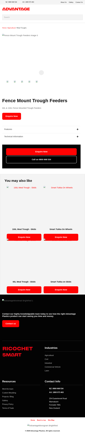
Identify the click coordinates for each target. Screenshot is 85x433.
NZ (11, 2)
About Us (64, 2)
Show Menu (81, 9)
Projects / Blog (8, 397)
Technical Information (13, 136)
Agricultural (11, 28)
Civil (46, 359)
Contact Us (79, 2)
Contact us (11, 324)
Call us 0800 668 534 (41, 159)
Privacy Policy (7, 404)
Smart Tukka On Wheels (61, 229)
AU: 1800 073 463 (56, 392)
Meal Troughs (21, 28)
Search (80, 17)
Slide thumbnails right (44, 85)
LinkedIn (45, 2)
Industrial (48, 363)
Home (4, 28)
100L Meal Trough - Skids (24, 229)
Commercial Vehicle (53, 367)
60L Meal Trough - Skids (24, 282)
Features (8, 129)
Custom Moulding (9, 393)
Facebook (37, 2)
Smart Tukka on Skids (61, 282)
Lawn (47, 371)
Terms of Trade (8, 408)
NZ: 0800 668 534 (56, 389)
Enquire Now (12, 116)
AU (28, 2)
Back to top (41, 420)
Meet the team (7, 389)
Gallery (71, 2)
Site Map (51, 420)
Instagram (41, 2)
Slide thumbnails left (4, 85)
